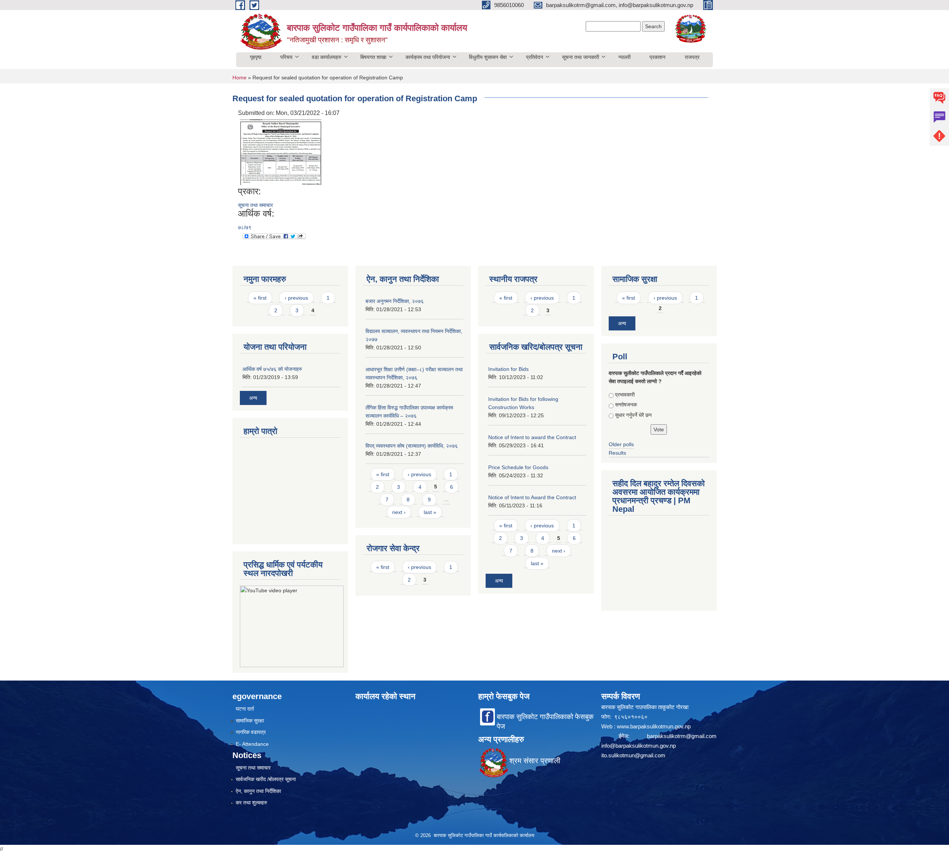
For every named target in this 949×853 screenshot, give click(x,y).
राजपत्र (692, 57)
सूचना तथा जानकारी (580, 57)
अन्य (253, 398)
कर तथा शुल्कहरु (251, 803)
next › (399, 512)
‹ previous (296, 298)
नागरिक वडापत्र (251, 732)
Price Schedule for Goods (518, 467)
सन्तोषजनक (626, 405)
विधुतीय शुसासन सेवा (488, 57)
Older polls (621, 444)
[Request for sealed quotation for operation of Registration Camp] (280, 151)
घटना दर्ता (245, 709)
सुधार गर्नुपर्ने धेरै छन (633, 415)
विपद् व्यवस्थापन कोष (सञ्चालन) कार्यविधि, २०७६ (412, 446)
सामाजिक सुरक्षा (250, 721)
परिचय (286, 57)
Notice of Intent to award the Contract (532, 437)
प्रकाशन (657, 57)
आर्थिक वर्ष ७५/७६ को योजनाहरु (272, 369)
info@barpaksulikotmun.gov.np (638, 745)
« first (260, 298)
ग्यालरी (624, 57)
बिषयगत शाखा (373, 57)
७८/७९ (244, 227)
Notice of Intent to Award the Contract (532, 497)
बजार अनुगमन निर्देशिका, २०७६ (395, 301)
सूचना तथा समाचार (255, 205)
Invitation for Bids (508, 369)
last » (430, 512)
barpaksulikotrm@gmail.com (682, 736)
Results (617, 453)
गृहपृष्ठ (255, 57)
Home (239, 77)
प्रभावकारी (625, 395)
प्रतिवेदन (534, 57)
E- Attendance (252, 744)
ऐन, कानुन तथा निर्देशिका (258, 791)
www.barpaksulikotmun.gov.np (654, 726)
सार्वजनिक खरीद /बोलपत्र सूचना (266, 779)
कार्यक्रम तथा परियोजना (428, 57)
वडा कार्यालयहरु (326, 57)
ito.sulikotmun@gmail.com (633, 755)
